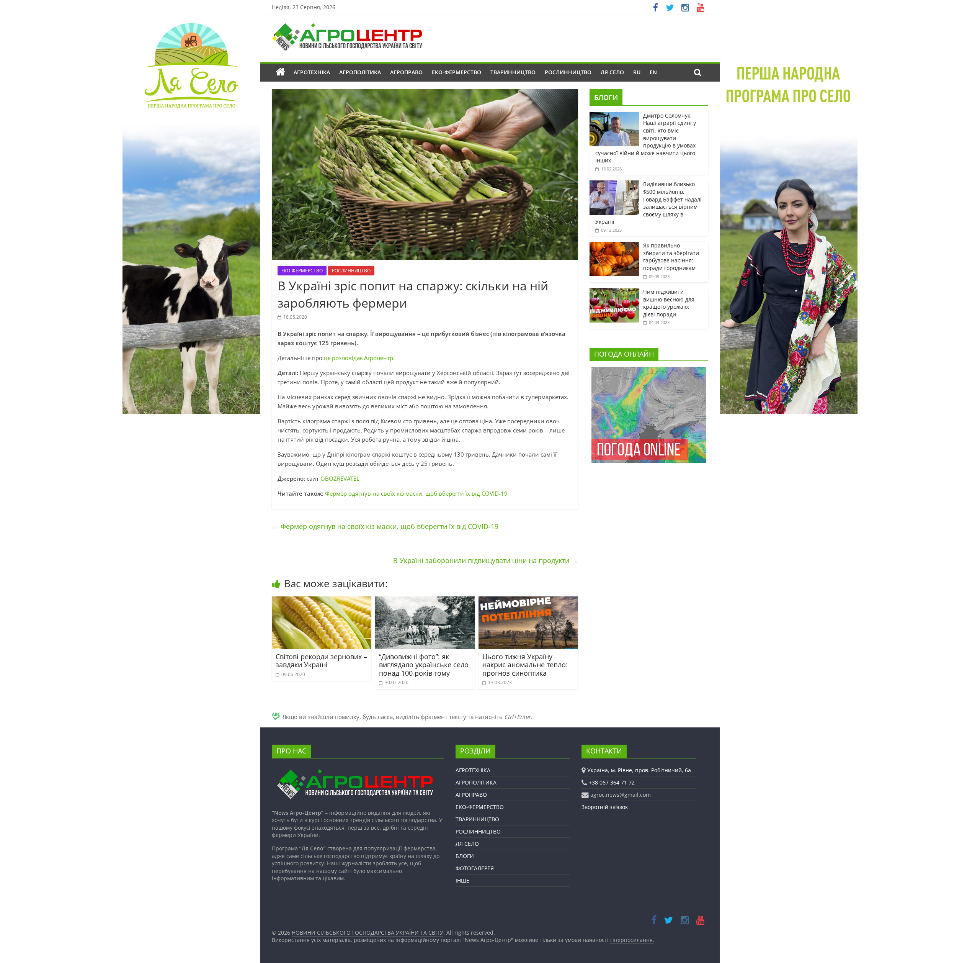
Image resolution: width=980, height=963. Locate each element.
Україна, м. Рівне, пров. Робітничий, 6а (639, 770)
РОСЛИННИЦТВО (568, 72)
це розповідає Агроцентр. (359, 358)
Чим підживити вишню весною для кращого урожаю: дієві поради (668, 303)
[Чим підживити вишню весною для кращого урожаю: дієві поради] (614, 292)
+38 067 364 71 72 (612, 782)
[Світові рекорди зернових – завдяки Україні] (321, 601)
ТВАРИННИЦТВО (513, 72)
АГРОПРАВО (406, 72)
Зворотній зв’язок (604, 807)
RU (636, 72)
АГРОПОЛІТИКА (360, 72)
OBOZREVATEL (339, 478)
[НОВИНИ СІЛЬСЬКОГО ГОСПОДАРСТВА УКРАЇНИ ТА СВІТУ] (347, 27)
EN (653, 72)
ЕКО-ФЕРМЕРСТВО (456, 72)
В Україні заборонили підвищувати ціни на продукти (485, 560)
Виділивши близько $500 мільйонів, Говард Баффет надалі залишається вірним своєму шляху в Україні (648, 202)
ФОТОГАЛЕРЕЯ (475, 868)
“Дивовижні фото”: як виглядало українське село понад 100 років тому (424, 665)
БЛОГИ (606, 97)
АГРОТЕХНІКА (312, 72)
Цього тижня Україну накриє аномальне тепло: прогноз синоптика (525, 665)
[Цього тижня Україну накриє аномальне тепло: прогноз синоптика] (528, 601)
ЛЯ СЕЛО (612, 72)
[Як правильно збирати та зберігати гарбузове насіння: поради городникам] (614, 245)
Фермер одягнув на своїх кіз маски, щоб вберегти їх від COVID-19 (416, 493)
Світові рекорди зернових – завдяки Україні (321, 661)
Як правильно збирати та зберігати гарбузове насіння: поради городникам (671, 257)
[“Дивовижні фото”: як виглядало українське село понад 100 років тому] (425, 601)
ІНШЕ (462, 880)
